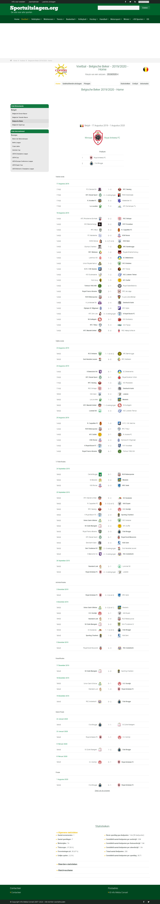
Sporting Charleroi (127, 515)
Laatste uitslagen (49, 1)
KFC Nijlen (125, 308)
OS (148, 19)
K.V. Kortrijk (127, 509)
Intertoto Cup (16, 150)
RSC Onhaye (127, 218)
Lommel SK (93, 411)
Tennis (59, 19)
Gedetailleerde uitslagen (72, 83)
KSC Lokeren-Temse (129, 274)
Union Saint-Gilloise (90, 520)
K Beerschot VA (92, 371)
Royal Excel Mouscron (128, 537)
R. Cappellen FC (126, 230)
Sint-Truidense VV (91, 548)
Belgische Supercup (18, 125)
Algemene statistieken (68, 832)
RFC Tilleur (93, 325)
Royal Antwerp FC (100, 158)
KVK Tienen (126, 325)
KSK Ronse (126, 235)
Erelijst (135, 83)
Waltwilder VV (127, 200)
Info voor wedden (18, 1)
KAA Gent (125, 543)
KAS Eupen (126, 503)
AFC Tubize (126, 269)
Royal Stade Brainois (130, 286)
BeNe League (16, 142)
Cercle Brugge (92, 474)
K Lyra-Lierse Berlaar (129, 297)
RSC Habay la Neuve (128, 330)
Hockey (93, 19)
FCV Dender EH (91, 189)
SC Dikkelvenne (128, 258)
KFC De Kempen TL (129, 206)
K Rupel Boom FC (129, 314)
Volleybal (82, 19)
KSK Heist (126, 241)
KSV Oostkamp (128, 319)
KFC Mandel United (89, 330)
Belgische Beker (17, 121)
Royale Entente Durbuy (130, 252)
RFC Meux (94, 230)
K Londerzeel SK (91, 302)
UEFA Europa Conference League (22, 161)
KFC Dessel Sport (91, 195)
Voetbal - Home (16, 101)
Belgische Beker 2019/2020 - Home (40, 61)
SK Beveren (93, 480)
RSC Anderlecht (128, 554)
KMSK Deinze (93, 241)
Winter (126, 19)
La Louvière (94, 206)
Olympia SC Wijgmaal (91, 308)
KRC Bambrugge (128, 247)
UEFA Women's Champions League (23, 169)
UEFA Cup (15, 157)
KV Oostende (127, 498)
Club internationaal (17, 131)
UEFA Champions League (20, 154)
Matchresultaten (65, 870)
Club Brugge (99, 163)
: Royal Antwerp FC (111, 137)
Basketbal (70, 19)
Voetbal (24, 19)
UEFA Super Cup (17, 165)
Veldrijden (35, 19)
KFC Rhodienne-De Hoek (89, 218)
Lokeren (125, 394)
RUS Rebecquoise (91, 297)
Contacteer (16, 892)
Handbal (103, 19)
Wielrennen (48, 19)
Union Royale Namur (90, 263)
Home (16, 19)
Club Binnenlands (17, 106)
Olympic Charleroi (90, 247)
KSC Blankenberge (90, 224)
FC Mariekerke (92, 235)
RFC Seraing (127, 189)
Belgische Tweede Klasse (20, 117)
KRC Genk (125, 485)
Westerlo (125, 399)
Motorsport (115, 19)
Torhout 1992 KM (90, 286)
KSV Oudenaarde (91, 274)
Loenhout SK (93, 258)
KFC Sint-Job (93, 314)
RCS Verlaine (126, 263)
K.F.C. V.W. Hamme (90, 269)
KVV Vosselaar (128, 224)
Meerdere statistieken (67, 864)
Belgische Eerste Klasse (19, 113)
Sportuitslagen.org (19, 8)
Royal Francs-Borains (89, 291)
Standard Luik (93, 566)
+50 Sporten (138, 19)
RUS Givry (94, 280)
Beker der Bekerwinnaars (20, 139)
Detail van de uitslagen (102, 791)
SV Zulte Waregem (91, 526)
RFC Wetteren (93, 252)
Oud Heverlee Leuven (90, 359)
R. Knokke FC (91, 200)
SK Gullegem (92, 319)
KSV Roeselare (127, 383)
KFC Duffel (126, 280)
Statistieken (125, 83)
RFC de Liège (126, 291)
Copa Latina (16, 146)
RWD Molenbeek (127, 195)
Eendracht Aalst (128, 302)
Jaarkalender (33, 1)
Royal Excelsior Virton (129, 377)
